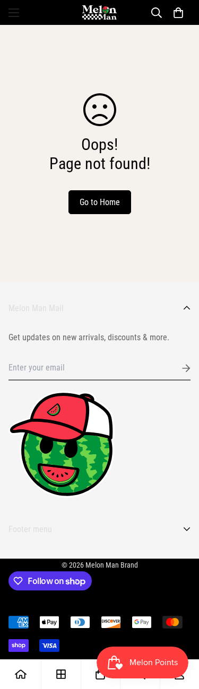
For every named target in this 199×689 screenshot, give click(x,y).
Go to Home (100, 202)
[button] (178, 13)
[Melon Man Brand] (99, 12)
